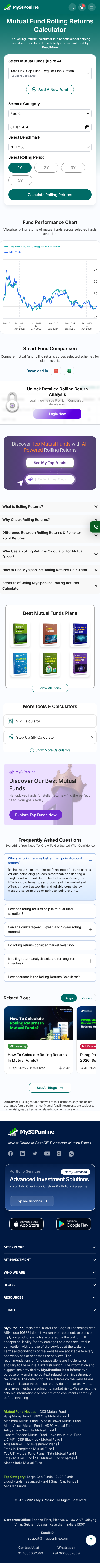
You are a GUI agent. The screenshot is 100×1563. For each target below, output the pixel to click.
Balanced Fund (37, 1481)
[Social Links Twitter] (35, 1154)
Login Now (57, 414)
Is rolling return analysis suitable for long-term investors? (42, 961)
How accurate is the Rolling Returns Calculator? (44, 977)
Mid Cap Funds (15, 1486)
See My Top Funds (50, 462)
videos (87, 998)
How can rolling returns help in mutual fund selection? (40, 911)
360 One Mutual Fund (50, 1416)
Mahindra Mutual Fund (21, 1421)
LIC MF (9, 1439)
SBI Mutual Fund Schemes (55, 1458)
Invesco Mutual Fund (65, 1435)
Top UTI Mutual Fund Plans (24, 1453)
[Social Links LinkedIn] (23, 1154)
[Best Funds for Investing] (20, 634)
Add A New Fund (53, 89)
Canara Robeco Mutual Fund (25, 1435)
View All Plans (50, 688)
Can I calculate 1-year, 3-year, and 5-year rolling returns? (44, 929)
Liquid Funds (13, 1481)
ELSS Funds (64, 1477)
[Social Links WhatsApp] (71, 1154)
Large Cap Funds (40, 1477)
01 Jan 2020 (19, 127)
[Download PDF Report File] (56, 371)
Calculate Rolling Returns (50, 194)
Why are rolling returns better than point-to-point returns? (45, 860)
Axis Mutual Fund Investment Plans (30, 1444)
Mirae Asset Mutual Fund (23, 1425)
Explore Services (29, 1201)
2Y (46, 167)
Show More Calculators (52, 750)
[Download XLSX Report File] (69, 371)
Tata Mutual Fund (60, 1453)
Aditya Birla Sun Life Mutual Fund (29, 1430)
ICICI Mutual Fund (52, 1411)
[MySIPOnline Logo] (21, 7)
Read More (50, 47)
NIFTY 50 (17, 147)
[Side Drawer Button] (92, 7)
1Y (20, 167)
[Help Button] (91, 1540)
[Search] (72, 7)
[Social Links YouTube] (47, 1154)
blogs (69, 998)
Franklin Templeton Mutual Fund (28, 1449)
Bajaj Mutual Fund (17, 1416)
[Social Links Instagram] (59, 1154)
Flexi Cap (17, 114)
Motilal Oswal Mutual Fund (61, 1421)
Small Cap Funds (63, 1481)
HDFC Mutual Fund (59, 1425)
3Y (73, 167)
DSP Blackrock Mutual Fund (39, 1439)
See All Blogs (47, 1088)
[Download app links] (26, 1224)
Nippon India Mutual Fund (23, 1463)
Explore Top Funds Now (36, 814)
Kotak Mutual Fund (18, 1458)
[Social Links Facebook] (11, 1154)
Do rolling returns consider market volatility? (41, 945)
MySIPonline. (46, 1500)
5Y (20, 180)
